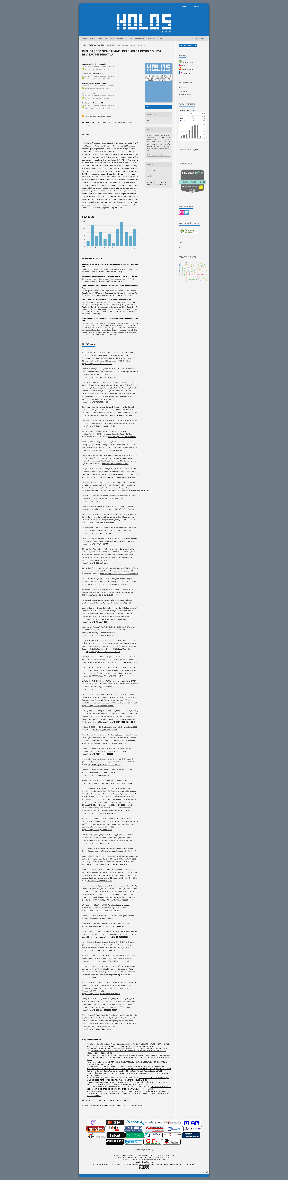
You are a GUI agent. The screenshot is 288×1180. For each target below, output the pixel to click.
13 (98, 1100)
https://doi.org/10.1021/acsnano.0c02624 (111, 864)
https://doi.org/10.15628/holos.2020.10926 (98, 116)
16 (104, 1100)
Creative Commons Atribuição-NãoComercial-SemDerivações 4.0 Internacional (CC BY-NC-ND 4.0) (158, 1164)
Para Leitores (183, 88)
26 (127, 1100)
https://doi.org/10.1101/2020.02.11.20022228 (111, 937)
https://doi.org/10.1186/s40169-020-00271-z (99, 843)
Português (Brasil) (187, 62)
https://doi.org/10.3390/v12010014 (115, 464)
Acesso (196, 6)
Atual (92, 38)
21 (115, 1100)
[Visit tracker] (180, 247)
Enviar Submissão (188, 46)
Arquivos (103, 38)
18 (109, 1100)
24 (122, 1100)
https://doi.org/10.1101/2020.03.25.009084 (98, 402)
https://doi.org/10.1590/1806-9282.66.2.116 (98, 426)
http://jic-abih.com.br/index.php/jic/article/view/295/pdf (116, 477)
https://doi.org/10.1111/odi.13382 (115, 743)
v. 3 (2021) (101, 45)
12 (95, 1100)
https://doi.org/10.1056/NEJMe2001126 (96, 775)
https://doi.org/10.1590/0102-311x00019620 (103, 652)
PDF (149, 107)
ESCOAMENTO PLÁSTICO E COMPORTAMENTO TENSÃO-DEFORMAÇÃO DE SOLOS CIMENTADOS (123, 1057)
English (184, 66)
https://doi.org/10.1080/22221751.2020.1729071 (100, 1010)
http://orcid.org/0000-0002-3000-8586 (97, 79)
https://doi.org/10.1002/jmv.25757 (112, 676)
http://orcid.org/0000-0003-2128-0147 (97, 108)
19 (111, 1100)
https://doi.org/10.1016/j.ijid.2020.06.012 (97, 830)
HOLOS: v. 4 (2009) (140, 1084)
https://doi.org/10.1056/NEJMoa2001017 (97, 1029)
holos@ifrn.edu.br (147, 1162)
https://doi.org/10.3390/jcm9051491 (119, 415)
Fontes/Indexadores (135, 38)
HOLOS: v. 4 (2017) (146, 1046)
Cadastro (183, 6)
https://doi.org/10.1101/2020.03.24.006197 (104, 765)
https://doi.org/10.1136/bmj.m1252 (104, 730)
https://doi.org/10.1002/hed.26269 (115, 900)
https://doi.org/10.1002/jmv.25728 (94, 689)
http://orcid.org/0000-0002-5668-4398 (97, 98)
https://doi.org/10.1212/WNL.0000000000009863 (119, 574)
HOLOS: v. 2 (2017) (94, 1096)
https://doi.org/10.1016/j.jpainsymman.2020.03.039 (101, 994)
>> (131, 1100)
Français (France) (187, 73)
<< (83, 1100)
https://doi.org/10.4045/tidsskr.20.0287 (102, 595)
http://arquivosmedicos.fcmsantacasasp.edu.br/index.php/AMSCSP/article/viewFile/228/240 (117, 490)
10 (91, 1100)
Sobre (161, 38)
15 (102, 1100)
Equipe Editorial (117, 38)
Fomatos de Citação (156, 155)
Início (84, 38)
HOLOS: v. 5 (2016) (104, 1064)
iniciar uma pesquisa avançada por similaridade (114, 1105)
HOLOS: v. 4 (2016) (94, 1075)
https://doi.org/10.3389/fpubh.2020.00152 (98, 635)
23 (120, 1100)
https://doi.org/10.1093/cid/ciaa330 (95, 563)
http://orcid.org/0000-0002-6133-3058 (97, 88)
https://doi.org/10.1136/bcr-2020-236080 (97, 754)
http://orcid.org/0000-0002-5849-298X (97, 69)
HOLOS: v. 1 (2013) (107, 1053)
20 (113, 1100)
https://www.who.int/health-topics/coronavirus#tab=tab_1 (104, 926)
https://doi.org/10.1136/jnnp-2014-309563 (98, 522)
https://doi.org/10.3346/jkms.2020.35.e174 (121, 662)
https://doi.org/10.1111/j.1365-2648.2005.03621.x (100, 911)
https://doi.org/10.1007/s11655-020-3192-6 (118, 722)
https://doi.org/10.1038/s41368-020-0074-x (98, 950)
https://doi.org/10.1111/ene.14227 (124, 851)
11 (93, 1100)
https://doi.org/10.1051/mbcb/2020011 (122, 437)
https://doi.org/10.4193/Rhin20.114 (95, 544)
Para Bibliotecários (185, 94)
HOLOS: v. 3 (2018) (163, 1069)
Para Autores (183, 91)
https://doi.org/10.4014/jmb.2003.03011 (97, 364)
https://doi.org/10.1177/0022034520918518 (114, 961)
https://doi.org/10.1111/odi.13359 (94, 501)
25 (125, 1100)
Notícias (151, 38)
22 (118, 1100)
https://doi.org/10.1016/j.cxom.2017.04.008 (98, 533)
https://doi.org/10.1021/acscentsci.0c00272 (98, 706)
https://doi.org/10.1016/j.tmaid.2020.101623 (98, 813)
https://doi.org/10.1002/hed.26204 (99, 881)
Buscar (201, 38)
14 (100, 1100)
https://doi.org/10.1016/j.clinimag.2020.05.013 (99, 377)
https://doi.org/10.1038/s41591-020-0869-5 (111, 584)
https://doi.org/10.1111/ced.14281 (94, 622)
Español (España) (187, 69)
